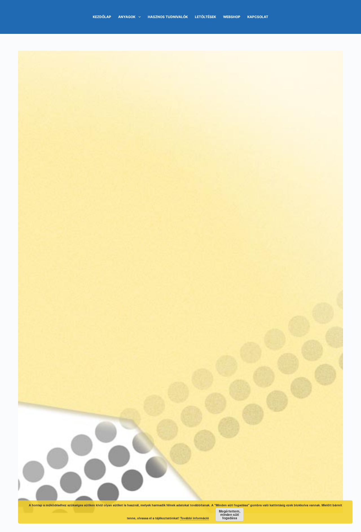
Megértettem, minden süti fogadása (229, 514)
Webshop (231, 17)
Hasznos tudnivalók (168, 17)
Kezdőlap (102, 17)
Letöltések (205, 17)
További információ (194, 518)
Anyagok (126, 17)
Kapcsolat (257, 17)
